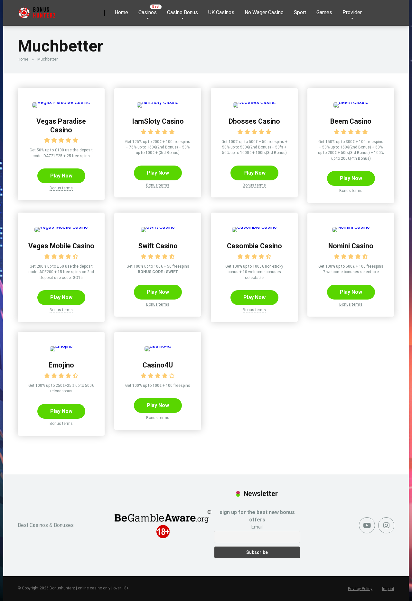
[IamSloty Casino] (158, 102)
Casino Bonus (182, 12)
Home (121, 12)
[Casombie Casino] (254, 227)
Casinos (147, 12)
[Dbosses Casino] (254, 102)
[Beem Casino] (351, 102)
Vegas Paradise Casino (61, 125)
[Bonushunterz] (36, 10)
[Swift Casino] (158, 227)
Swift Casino (158, 246)
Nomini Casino (350, 246)
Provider (352, 12)
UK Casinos (221, 12)
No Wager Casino (264, 12)
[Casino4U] (158, 346)
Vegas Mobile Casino (61, 246)
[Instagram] (386, 525)
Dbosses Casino (254, 121)
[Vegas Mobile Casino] (61, 227)
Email (257, 526)
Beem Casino (350, 121)
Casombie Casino (254, 246)
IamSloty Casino (158, 121)
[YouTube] (367, 525)
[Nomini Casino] (351, 227)
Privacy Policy (360, 589)
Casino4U (158, 365)
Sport (300, 12)
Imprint (388, 589)
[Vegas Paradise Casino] (61, 102)
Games (324, 12)
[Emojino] (61, 346)
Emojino (61, 365)
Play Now (61, 176)
